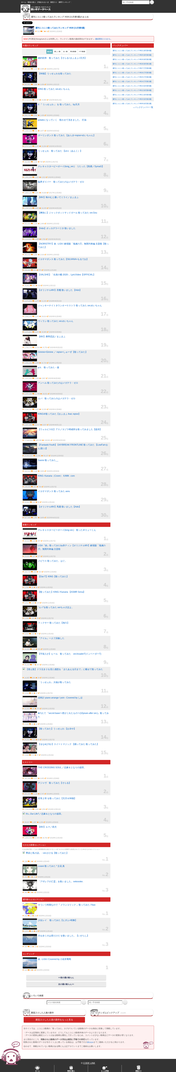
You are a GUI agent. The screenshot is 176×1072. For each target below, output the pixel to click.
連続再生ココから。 (103, 39)
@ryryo (90, 1042)
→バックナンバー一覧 (143, 107)
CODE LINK (89, 1063)
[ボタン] (152, 2)
